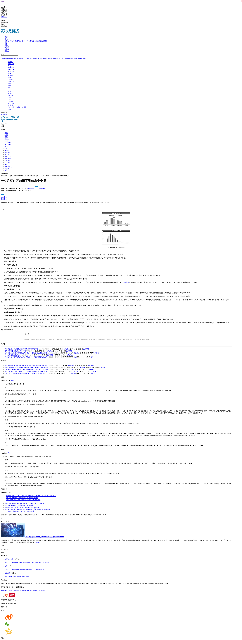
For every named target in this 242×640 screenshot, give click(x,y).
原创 (6, 41)
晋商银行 (71, 369)
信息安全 (31, 188)
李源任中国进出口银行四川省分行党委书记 (22, 511)
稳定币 (9, 58)
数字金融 (4, 58)
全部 (84, 58)
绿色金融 (8, 158)
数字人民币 (22, 58)
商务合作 (23, 590)
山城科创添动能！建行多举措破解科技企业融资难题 (23, 500)
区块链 (40, 58)
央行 (6, 566)
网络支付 (29, 58)
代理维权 (83, 367)
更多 (12, 380)
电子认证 (75, 371)
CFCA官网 (41, 590)
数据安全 (126, 282)
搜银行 (7, 51)
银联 (6, 137)
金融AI (35, 58)
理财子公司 (8, 156)
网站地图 (29, 590)
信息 (75, 357)
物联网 (50, 58)
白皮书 (7, 139)
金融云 (45, 58)
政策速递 (44, 41)
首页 (6, 37)
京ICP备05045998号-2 (23, 600)
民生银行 (71, 365)
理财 (23, 41)
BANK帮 (11, 103)
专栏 (6, 45)
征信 (6, 147)
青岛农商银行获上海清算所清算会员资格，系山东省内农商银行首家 (27, 509)
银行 (6, 170)
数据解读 (38, 41)
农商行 (7, 164)
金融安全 (56, 58)
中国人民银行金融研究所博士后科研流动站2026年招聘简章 (24, 569)
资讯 (6, 39)
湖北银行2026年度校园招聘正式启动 (17, 576)
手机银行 (8, 152)
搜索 (2, 54)
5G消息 (7, 154)
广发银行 (8, 160)
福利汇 (27, 41)
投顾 (6, 141)
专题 (6, 43)
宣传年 (7, 47)
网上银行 (8, 145)
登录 (2, 1)
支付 (6, 135)
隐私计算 (15, 58)
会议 (16, 41)
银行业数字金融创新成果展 (68, 58)
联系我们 (10, 590)
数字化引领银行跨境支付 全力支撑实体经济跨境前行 (22, 507)
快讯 (9, 41)
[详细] (38, 542)
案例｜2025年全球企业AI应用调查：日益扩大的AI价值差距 (24, 503)
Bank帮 (80, 58)
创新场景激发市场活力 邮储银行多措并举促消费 (22, 498)
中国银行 (8, 143)
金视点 (32, 41)
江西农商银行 (9, 559)
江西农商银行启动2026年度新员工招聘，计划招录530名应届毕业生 (27, 562)
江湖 (19, 41)
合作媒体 (17, 590)
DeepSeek (11, 66)
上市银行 (8, 162)
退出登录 (4, 17)
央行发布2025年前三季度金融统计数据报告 (19, 505)
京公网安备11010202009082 (41, 600)
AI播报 (7, 49)
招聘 (12, 41)
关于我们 (4, 590)
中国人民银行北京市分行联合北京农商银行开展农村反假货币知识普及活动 (31, 496)
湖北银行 (8, 573)
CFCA (7, 148)
